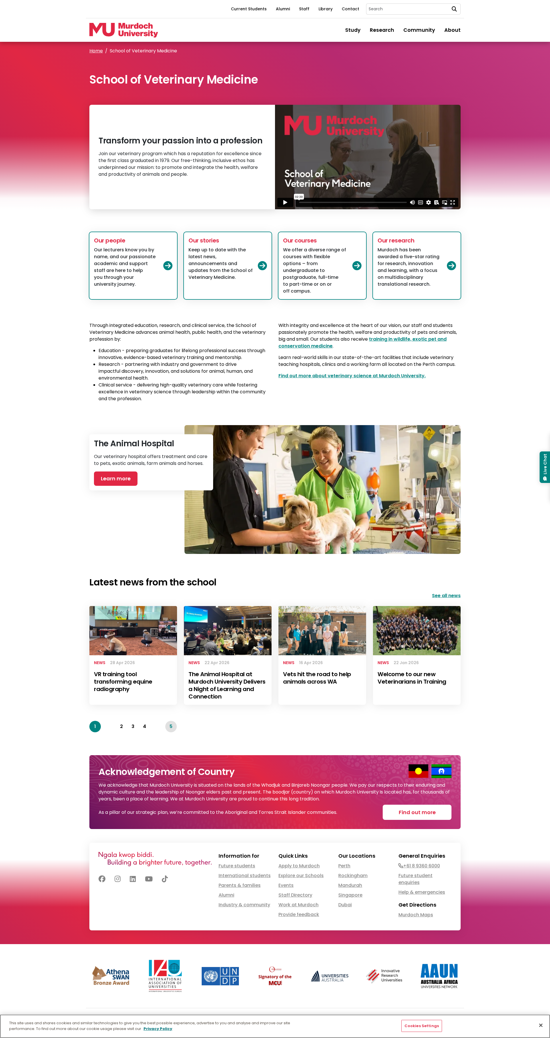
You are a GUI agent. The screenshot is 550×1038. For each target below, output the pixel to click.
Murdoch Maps (415, 914)
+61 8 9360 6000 (421, 866)
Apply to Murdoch (299, 866)
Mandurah (350, 885)
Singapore (350, 895)
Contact (350, 9)
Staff (304, 9)
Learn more (116, 478)
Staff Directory (295, 895)
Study (353, 30)
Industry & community (244, 904)
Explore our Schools (301, 875)
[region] (275, 1026)
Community (419, 30)
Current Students (249, 9)
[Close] (541, 1025)
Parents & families (240, 885)
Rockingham (353, 875)
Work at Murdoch (298, 904)
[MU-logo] (123, 30)
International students (245, 875)
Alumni (283, 9)
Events (286, 885)
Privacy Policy (158, 1028)
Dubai (345, 904)
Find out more (417, 812)
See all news (446, 595)
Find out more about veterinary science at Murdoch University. (352, 375)
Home (96, 51)
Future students (237, 866)
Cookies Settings (421, 1026)
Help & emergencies (421, 892)
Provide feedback (298, 914)
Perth (344, 866)
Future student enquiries (415, 879)
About (452, 30)
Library (326, 9)
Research (382, 30)
